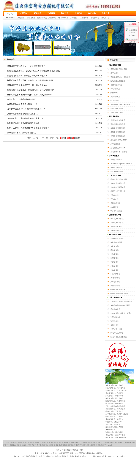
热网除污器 (129, 442)
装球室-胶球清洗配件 (118, 132)
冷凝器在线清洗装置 (117, 120)
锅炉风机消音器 (116, 242)
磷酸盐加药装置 (116, 160)
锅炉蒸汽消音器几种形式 (119, 293)
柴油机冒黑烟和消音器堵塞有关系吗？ (23, 123)
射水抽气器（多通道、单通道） (121, 313)
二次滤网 (120, 416)
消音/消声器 (95, 18)
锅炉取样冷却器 (116, 329)
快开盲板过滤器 (116, 211)
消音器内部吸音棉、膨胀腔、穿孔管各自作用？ (27, 76)
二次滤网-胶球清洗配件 (118, 140)
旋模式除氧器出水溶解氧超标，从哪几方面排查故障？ (30, 95)
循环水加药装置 (116, 167)
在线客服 (132, 35)
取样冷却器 (109, 432)
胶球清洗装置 (115, 144)
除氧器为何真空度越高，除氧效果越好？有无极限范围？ (31, 90)
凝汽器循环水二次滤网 (118, 152)
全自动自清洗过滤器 (117, 187)
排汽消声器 (119, 398)
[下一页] (44, 138)
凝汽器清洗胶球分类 (117, 148)
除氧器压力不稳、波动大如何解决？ (22, 133)
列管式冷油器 (115, 317)
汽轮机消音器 (115, 286)
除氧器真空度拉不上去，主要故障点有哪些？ (26, 66)
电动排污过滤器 (122, 414)
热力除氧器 (114, 101)
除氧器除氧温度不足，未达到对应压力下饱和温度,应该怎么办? (33, 71)
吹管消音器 (114, 258)
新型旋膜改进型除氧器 (118, 69)
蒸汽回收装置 (115, 309)
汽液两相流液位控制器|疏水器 (121, 301)
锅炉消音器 (114, 246)
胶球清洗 (73, 18)
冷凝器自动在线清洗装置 (114, 427)
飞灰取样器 (114, 321)
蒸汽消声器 (119, 385)
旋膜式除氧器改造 (117, 112)
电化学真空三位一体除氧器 (120, 77)
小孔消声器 (119, 393)
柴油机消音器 (115, 278)
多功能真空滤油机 (117, 223)
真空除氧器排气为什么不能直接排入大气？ (25, 118)
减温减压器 (31, 18)
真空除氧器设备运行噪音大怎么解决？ (23, 114)
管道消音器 (114, 262)
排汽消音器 (114, 254)
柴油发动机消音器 (95, 442)
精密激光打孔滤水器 (117, 191)
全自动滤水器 (115, 203)
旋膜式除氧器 (42, 18)
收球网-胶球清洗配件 (118, 128)
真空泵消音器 (115, 282)
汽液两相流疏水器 (117, 333)
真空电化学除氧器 (63, 442)
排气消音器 (109, 396)
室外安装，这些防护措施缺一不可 (21, 99)
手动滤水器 (114, 195)
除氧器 (34, 456)
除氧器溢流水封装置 (117, 81)
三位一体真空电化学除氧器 (120, 104)
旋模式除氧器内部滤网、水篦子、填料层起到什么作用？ (31, 80)
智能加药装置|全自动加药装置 (121, 164)
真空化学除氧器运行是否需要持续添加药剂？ (26, 109)
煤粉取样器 (114, 325)
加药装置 (21, 18)
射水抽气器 (109, 437)
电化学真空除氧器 (117, 442)
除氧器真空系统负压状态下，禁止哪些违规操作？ (28, 85)
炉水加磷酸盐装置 (117, 171)
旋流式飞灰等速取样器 (118, 337)
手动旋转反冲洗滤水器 (118, 179)
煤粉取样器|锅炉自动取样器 (120, 305)
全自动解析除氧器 (117, 108)
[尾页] (52, 138)
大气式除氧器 (115, 89)
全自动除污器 (110, 416)
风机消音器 (114, 266)
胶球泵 (112, 430)
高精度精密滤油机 (117, 230)
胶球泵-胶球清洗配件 (118, 136)
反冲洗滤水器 (110, 414)
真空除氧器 (52, 18)
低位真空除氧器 (116, 85)
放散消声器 (119, 396)
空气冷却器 (105, 18)
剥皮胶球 (108, 422)
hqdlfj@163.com (98, 453)
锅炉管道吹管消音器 (117, 290)
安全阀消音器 (115, 274)
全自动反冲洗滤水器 (117, 183)
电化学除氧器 (63, 18)
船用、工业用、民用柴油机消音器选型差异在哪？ (28, 128)
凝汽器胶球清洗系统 (117, 124)
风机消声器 (121, 388)
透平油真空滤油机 (117, 219)
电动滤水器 (114, 199)
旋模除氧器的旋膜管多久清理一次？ (22, 104)
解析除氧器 (114, 93)
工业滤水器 (84, 18)
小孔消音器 (114, 270)
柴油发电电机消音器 (77, 456)
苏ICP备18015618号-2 (116, 456)
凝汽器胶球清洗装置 (112, 424)
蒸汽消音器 (114, 250)
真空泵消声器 (122, 390)
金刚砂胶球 (118, 422)
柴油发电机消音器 (117, 238)
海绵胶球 (120, 419)
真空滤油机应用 (116, 227)
